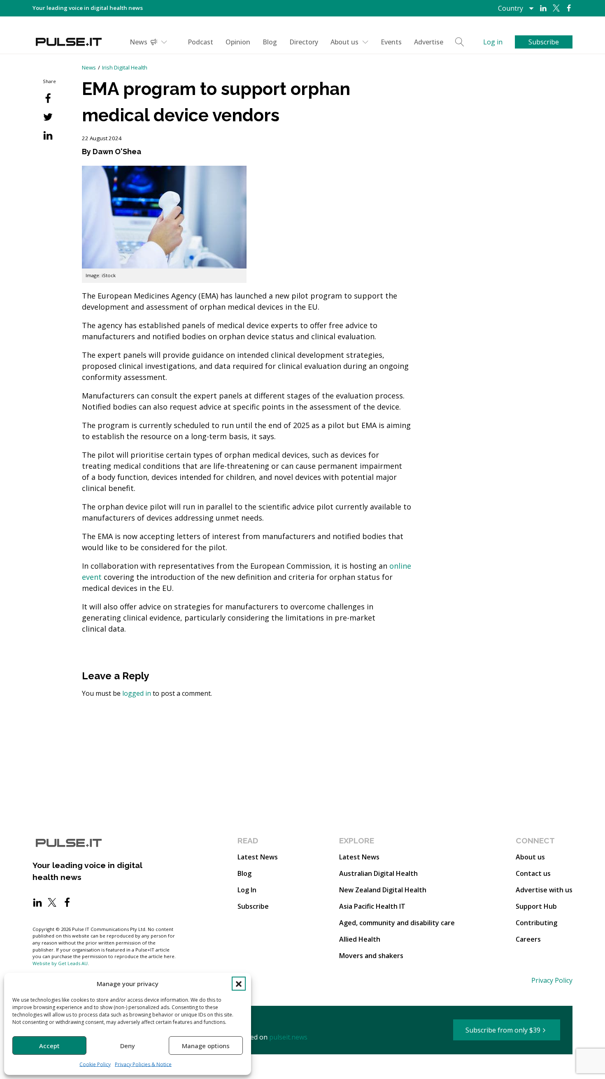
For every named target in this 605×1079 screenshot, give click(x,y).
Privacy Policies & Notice (143, 1064)
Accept (49, 1046)
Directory (303, 41)
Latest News (257, 856)
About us (344, 41)
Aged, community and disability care (397, 922)
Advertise (428, 41)
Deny (127, 1046)
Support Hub (536, 906)
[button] (239, 983)
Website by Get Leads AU (60, 963)
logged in (136, 693)
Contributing (536, 922)
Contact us (533, 873)
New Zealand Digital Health (382, 889)
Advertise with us (544, 889)
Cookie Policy (95, 1064)
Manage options (206, 1046)
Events (391, 41)
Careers (528, 939)
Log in (493, 41)
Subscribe (253, 906)
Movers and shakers (371, 955)
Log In (246, 889)
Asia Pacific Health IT (372, 906)
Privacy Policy (551, 980)
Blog (270, 41)
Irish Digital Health (124, 67)
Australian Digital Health (378, 873)
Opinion (238, 41)
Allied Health (359, 939)
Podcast (200, 41)
